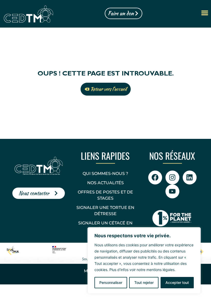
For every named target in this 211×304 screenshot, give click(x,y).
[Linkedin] (190, 177)
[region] (144, 260)
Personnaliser (110, 282)
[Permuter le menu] (204, 13)
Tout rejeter (144, 282)
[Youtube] (172, 191)
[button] (9, 251)
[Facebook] (155, 177)
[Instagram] (172, 177)
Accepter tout (177, 282)
